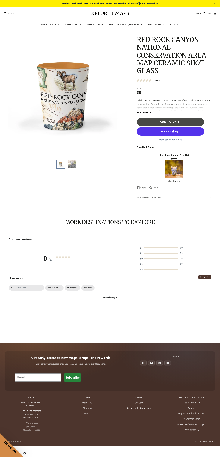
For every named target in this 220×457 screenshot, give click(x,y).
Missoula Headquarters (124, 24)
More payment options (170, 139)
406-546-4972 (32, 405)
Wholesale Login (191, 419)
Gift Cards (140, 402)
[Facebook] (143, 363)
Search (87, 413)
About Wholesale (191, 402)
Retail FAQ (87, 402)
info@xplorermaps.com (31, 402)
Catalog (192, 408)
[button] (161, 248)
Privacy (196, 441)
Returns (212, 441)
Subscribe (72, 377)
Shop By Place (47, 24)
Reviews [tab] (16, 278)
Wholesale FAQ (191, 429)
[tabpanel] (110, 307)
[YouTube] (167, 363)
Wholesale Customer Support (192, 424)
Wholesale (155, 24)
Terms (204, 441)
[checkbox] (88, 288)
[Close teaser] (24, 453)
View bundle (174, 181)
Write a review (205, 277)
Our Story (93, 24)
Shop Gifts (72, 24)
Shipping (87, 408)
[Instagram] (151, 363)
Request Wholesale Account (192, 413)
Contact (175, 24)
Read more (143, 112)
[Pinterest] (159, 363)
